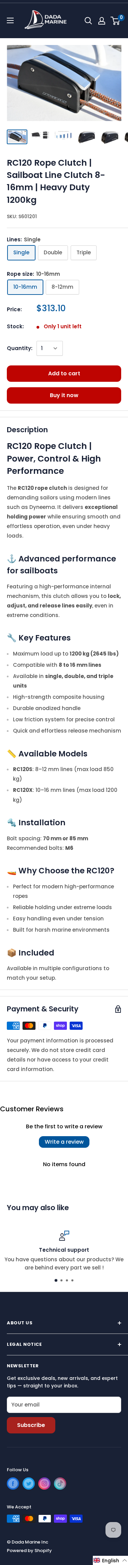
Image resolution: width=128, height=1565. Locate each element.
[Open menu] (10, 20)
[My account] (101, 21)
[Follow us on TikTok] (60, 1483)
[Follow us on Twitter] (29, 1483)
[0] (115, 21)
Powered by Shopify (29, 1550)
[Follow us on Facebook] (13, 1483)
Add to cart (64, 373)
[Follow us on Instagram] (44, 1483)
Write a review (64, 1142)
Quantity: (19, 348)
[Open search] (88, 21)
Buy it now (64, 395)
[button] (110, 1560)
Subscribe (31, 1425)
